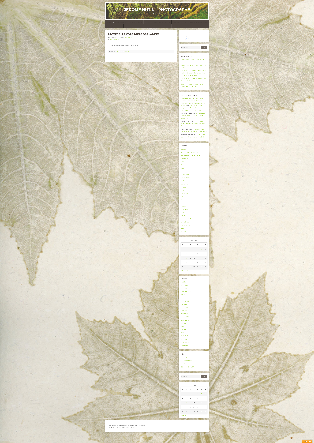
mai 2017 (184, 329)
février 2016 (184, 345)
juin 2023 (183, 282)
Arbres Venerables (128, 37)
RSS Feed (132, 427)
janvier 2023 (184, 285)
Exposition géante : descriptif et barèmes (157, 22)
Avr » (186, 270)
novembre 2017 (185, 314)
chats (182, 168)
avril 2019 (184, 294)
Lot (182, 196)
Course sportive (185, 177)
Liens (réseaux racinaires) (161, 26)
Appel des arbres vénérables (189, 152)
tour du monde (185, 225)
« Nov (182, 270)
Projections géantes (179, 22)
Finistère (183, 187)
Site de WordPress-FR (187, 367)
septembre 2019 (186, 291)
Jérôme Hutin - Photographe (157, 9)
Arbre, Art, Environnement (114, 26)
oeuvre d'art (184, 212)
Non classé (126, 51)
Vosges (183, 231)
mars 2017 (184, 333)
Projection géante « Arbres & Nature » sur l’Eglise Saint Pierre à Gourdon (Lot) (193, 116)
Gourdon (183, 190)
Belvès (183, 162)
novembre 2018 (185, 301)
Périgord (183, 216)
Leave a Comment (114, 39)
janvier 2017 (184, 339)
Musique (183, 206)
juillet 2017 (184, 326)
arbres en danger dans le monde (190, 155)
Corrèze (183, 171)
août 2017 (184, 323)
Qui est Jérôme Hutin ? (119, 22)
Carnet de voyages (144, 26)
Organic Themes (124, 427)
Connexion (184, 357)
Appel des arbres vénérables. (197, 22)
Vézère (183, 228)
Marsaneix (184, 200)
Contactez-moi (177, 26)
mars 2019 (184, 298)
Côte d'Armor (119, 51)
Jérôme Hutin (185, 193)
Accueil (108, 22)
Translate (191, 38)
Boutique (187, 26)
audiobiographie (185, 158)
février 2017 (184, 336)
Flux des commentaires (188, 364)
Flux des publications (187, 360)
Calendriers (184, 165)
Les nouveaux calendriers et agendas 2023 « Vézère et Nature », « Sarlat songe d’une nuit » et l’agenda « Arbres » (193, 73)
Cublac (183, 181)
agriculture (184, 149)
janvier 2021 (184, 288)
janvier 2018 (184, 307)
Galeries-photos (130, 26)
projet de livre (185, 222)
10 (205, 254)
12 (186, 258)
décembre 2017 (185, 310)
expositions (184, 184)
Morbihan (184, 203)
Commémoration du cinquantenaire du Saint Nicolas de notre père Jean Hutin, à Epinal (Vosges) (192, 108)
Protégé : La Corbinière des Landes (133, 34)
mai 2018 (184, 304)
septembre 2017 (186, 320)
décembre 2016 (185, 342)
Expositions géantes (136, 22)
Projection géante (186, 219)
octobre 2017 (185, 317)
